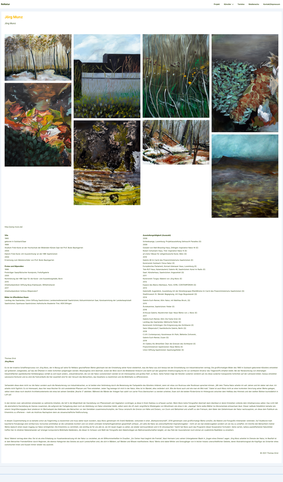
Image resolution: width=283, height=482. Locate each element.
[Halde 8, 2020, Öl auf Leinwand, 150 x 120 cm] (245, 176)
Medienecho (254, 4)
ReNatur (5, 4)
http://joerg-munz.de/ (14, 227)
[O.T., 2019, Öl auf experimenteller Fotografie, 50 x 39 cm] (107, 162)
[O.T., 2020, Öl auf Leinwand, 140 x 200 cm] (38, 57)
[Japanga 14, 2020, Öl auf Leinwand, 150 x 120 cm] (38, 125)
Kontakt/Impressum (271, 4)
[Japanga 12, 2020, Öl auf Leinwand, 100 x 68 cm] (245, 83)
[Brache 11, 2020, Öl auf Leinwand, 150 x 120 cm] (107, 76)
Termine (241, 4)
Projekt (217, 4)
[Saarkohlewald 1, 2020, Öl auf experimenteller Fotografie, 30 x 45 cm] (176, 142)
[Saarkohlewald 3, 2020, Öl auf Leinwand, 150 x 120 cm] (176, 76)
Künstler (227, 4)
